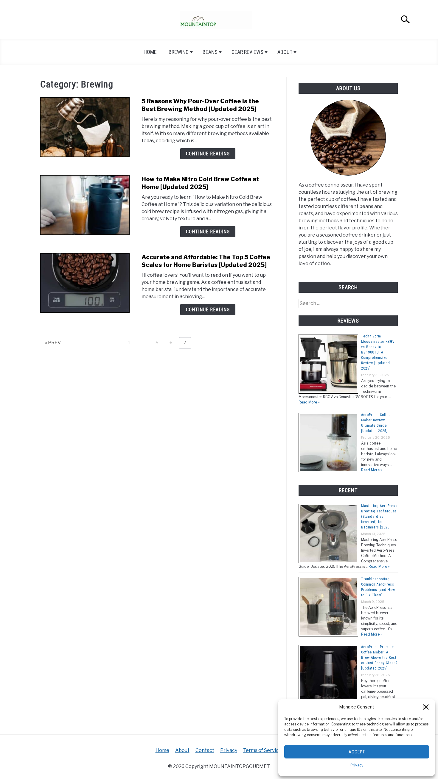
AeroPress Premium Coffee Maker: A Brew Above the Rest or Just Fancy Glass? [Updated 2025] (379, 657)
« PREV (53, 342)
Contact (204, 750)
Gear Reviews (247, 52)
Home (150, 52)
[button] (426, 707)
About (284, 52)
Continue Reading (208, 154)
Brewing (179, 52)
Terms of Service (262, 750)
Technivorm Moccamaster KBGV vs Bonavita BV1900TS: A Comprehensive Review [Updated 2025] (378, 352)
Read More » (309, 402)
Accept (357, 752)
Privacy (356, 765)
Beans (210, 52)
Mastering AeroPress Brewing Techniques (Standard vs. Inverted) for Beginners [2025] (379, 516)
